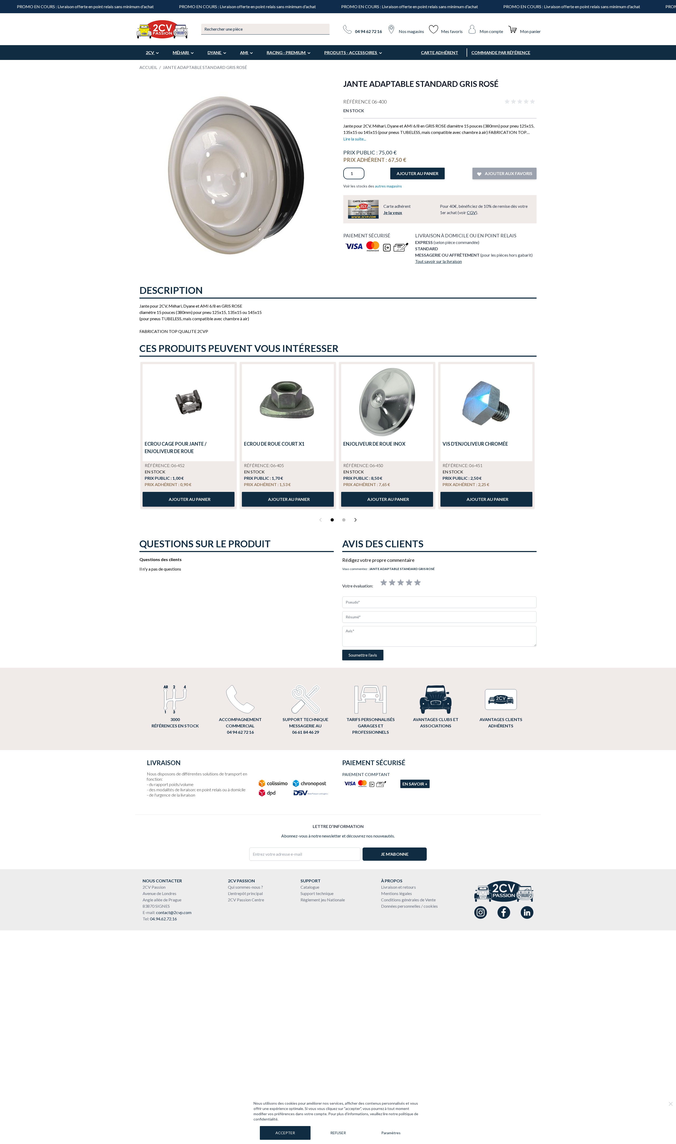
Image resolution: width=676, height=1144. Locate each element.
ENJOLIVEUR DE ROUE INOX (374, 444)
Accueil (148, 67)
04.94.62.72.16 (163, 918)
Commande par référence (500, 52)
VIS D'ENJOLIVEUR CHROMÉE (475, 444)
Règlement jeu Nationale (323, 899)
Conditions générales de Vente (408, 899)
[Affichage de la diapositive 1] (332, 520)
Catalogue (310, 886)
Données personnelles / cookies (409, 905)
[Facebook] (503, 912)
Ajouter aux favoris (508, 173)
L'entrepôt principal (245, 893)
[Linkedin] (527, 912)
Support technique (317, 893)
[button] (521, 101)
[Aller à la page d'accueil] (162, 29)
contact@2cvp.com (173, 912)
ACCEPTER (285, 1133)
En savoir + (415, 783)
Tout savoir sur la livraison (438, 261)
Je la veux (392, 212)
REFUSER (338, 1133)
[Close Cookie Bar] (671, 1104)
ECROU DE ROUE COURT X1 (274, 444)
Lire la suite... (354, 138)
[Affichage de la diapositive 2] (344, 520)
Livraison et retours (398, 886)
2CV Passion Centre (246, 899)
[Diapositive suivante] (355, 520)
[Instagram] (480, 912)
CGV (471, 212)
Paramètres (391, 1133)
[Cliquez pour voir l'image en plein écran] (236, 175)
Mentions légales (396, 893)
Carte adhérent (439, 52)
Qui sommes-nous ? (245, 886)
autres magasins (388, 186)
